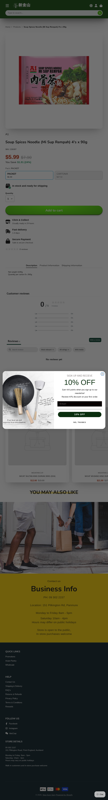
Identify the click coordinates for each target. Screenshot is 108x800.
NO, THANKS (79, 422)
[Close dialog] (102, 374)
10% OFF (79, 414)
